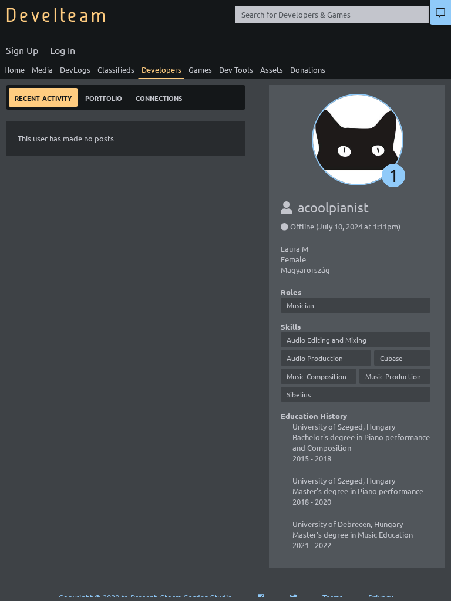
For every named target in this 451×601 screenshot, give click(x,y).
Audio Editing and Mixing (326, 340)
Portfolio (103, 97)
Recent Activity (43, 97)
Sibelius (299, 394)
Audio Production (315, 358)
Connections (159, 97)
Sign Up (22, 50)
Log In (62, 50)
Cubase (391, 358)
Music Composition (316, 376)
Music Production (393, 376)
